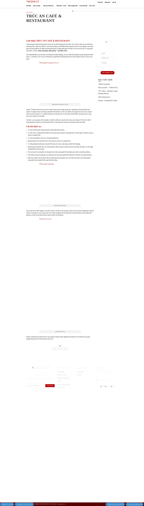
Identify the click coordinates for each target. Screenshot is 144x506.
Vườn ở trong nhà (104, 84)
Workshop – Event (61, 5)
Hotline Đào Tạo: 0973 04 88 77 (25, 504)
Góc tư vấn (92, 5)
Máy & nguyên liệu (73, 5)
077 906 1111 (113, 383)
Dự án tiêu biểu (83, 5)
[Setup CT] (46, 2)
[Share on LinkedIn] (66, 348)
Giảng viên (107, 2)
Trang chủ (100, 2)
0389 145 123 (102, 376)
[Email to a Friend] (60, 348)
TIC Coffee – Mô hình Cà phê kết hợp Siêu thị (107, 92)
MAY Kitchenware (104, 97)
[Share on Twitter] (57, 348)
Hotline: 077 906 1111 (7, 504)
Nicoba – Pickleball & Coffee (107, 100)
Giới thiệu (28, 5)
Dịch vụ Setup (36, 5)
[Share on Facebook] (54, 348)
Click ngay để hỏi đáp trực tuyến (134, 504)
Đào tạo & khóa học (48, 5)
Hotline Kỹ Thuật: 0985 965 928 (116, 504)
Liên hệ (114, 2)
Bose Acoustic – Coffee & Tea (107, 87)
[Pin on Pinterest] (63, 348)
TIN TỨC (29, 12)
